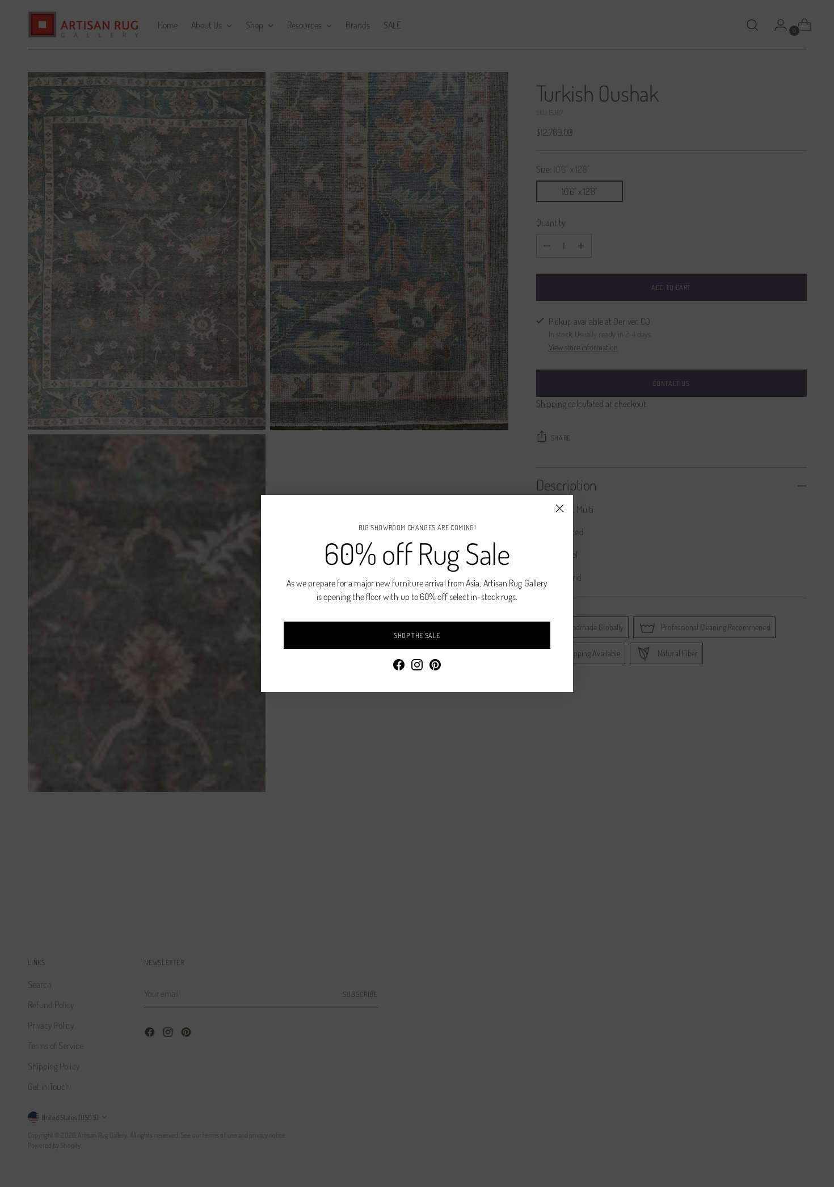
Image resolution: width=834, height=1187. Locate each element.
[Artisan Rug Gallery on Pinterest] (435, 666)
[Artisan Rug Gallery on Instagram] (417, 666)
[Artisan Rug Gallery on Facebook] (399, 666)
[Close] (559, 508)
